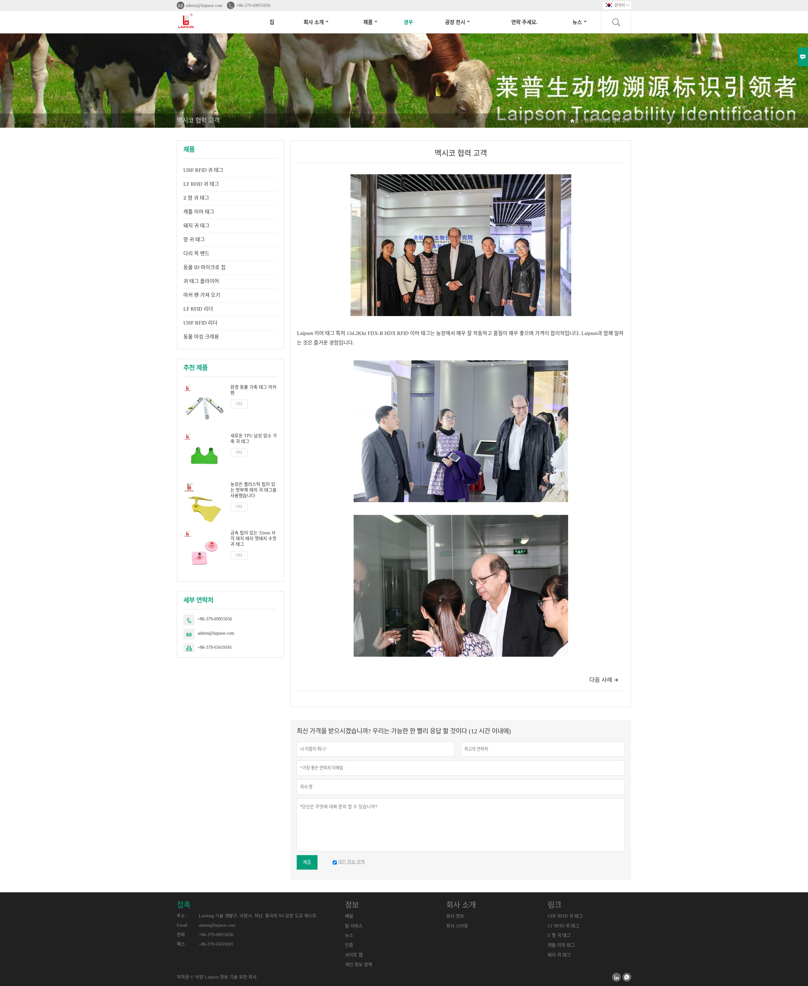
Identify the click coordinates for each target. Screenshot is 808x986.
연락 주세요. (524, 22)
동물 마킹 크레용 (201, 336)
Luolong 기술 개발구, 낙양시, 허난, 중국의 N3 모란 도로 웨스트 (258, 915)
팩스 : (182, 944)
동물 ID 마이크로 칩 (204, 267)
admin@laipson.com (204, 5)
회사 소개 (314, 22)
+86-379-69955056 (253, 5)
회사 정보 (455, 916)
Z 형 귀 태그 (196, 198)
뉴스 (577, 22)
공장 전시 (455, 22)
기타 (238, 404)
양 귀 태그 (194, 239)
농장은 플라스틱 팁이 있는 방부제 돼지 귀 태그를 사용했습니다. (253, 490)
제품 (368, 22)
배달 (349, 916)
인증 (349, 945)
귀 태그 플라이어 (201, 281)
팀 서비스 (354, 926)
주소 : (182, 915)
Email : (183, 925)
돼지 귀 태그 (196, 225)
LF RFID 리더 (198, 309)
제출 (307, 862)
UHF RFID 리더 (200, 323)
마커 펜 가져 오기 (201, 295)
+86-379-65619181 (215, 647)
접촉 (184, 905)
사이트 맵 (354, 955)
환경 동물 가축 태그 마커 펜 (253, 390)
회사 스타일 (457, 926)
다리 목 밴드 (196, 253)
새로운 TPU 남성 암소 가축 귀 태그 (253, 438)
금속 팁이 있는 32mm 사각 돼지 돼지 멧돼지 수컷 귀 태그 (253, 539)
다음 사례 (603, 680)
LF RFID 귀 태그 (201, 184)
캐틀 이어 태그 (198, 211)
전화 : (182, 934)
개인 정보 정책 (358, 964)
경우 (408, 22)
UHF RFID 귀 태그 (203, 170)
